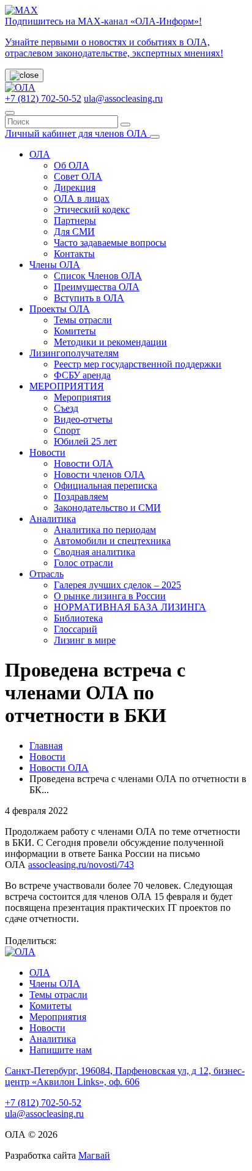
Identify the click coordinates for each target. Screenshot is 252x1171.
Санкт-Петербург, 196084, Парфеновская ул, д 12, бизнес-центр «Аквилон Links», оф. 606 (125, 1076)
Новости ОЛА (83, 463)
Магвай (94, 1155)
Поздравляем (81, 496)
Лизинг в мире (85, 640)
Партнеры (75, 220)
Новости (47, 452)
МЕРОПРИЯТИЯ (66, 386)
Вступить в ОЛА (89, 298)
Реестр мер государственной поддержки (137, 364)
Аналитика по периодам (105, 529)
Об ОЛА (71, 165)
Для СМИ (74, 231)
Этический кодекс (92, 209)
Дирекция (74, 187)
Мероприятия (82, 397)
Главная (45, 745)
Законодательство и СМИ (107, 507)
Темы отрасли (83, 320)
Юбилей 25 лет (85, 441)
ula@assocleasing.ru (123, 98)
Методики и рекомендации (110, 342)
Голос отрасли (83, 563)
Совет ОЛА (78, 176)
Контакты (74, 253)
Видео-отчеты (83, 419)
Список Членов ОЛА (98, 276)
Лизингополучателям (74, 353)
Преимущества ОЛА (96, 287)
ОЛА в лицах (81, 198)
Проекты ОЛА (59, 309)
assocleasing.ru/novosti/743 (81, 864)
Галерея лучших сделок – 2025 (117, 585)
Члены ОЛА (54, 264)
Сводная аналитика (94, 552)
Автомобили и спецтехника (112, 541)
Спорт (67, 430)
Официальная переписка (105, 485)
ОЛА (39, 154)
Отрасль (46, 574)
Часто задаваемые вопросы (110, 242)
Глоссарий (75, 629)
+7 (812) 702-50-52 (43, 98)
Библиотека (78, 618)
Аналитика (52, 518)
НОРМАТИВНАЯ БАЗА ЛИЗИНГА (130, 607)
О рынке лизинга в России (110, 596)
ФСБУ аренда (82, 375)
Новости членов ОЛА (99, 474)
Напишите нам (60, 1050)
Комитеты (75, 331)
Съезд (66, 408)
